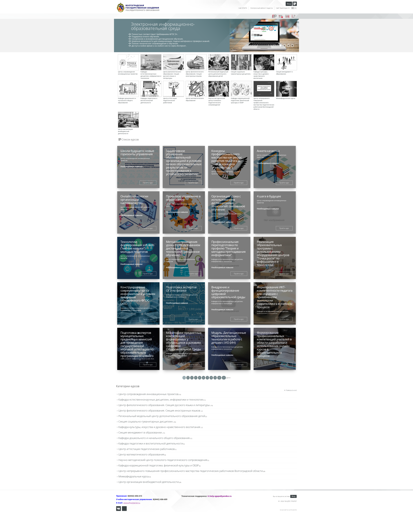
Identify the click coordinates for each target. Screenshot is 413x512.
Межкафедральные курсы (133, 476)
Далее (228, 378)
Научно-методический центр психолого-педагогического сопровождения (162, 460)
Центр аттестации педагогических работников (146, 449)
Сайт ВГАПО (243, 8)
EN (295, 8)
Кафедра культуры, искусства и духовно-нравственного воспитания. (159, 427)
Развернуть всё (291, 390)
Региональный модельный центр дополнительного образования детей (161, 416)
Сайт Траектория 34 (283, 8)
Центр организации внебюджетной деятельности (148, 482)
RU (293, 8)
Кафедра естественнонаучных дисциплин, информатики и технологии (160, 399)
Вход (289, 4)
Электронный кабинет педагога (261, 8)
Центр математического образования (141, 454)
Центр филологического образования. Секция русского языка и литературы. (164, 405)
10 (219, 378)
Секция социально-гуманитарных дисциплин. (145, 421)
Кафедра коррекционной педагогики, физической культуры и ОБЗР (158, 465)
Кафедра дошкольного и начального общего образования (154, 438)
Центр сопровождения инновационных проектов (148, 394)
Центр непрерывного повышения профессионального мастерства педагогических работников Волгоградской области (190, 471)
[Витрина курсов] (295, 4)
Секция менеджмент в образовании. (140, 432)
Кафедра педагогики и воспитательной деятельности (150, 443)
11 (224, 378)
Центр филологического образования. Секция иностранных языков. (159, 410)
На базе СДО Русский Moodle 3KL (288, 510)
